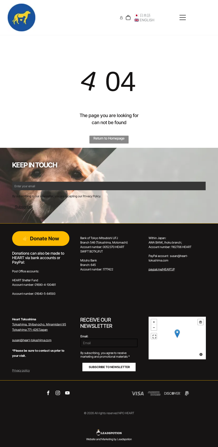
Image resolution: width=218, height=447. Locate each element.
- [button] (154, 327)
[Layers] (200, 322)
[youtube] (67, 393)
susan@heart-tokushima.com (32, 340)
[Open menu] (182, 17)
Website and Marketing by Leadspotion (109, 439)
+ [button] (154, 322)
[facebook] (48, 393)
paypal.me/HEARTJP (162, 269)
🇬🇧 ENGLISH (144, 20)
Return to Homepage (109, 138)
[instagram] (57, 393)
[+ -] (177, 338)
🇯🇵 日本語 (142, 15)
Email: (84, 336)
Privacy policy (21, 370)
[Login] (121, 17)
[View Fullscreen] (154, 336)
